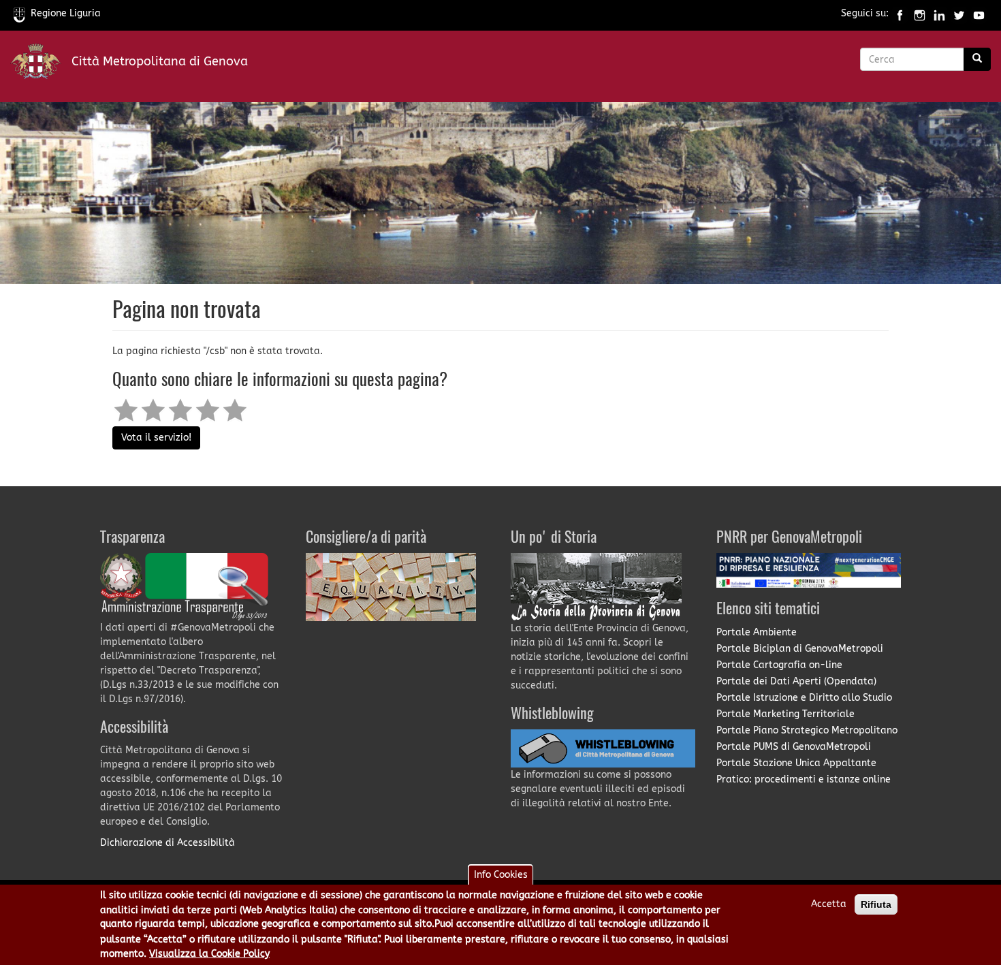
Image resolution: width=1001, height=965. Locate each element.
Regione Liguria (66, 13)
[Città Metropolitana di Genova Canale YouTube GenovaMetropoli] (978, 13)
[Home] (41, 64)
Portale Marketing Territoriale (785, 714)
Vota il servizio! (156, 437)
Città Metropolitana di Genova (160, 61)
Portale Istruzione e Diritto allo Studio (804, 697)
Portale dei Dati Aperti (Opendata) (796, 681)
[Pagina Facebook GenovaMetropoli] (899, 13)
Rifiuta (876, 904)
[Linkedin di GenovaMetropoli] (939, 13)
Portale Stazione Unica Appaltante (796, 763)
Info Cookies (501, 875)
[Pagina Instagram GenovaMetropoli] (919, 13)
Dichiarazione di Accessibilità (167, 843)
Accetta (828, 904)
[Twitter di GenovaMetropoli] (959, 13)
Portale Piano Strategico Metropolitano (806, 730)
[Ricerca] (977, 59)
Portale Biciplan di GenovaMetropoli (799, 648)
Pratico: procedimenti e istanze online (803, 779)
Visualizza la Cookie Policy (209, 954)
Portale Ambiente (756, 632)
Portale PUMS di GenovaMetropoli (793, 747)
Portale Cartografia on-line (779, 665)
